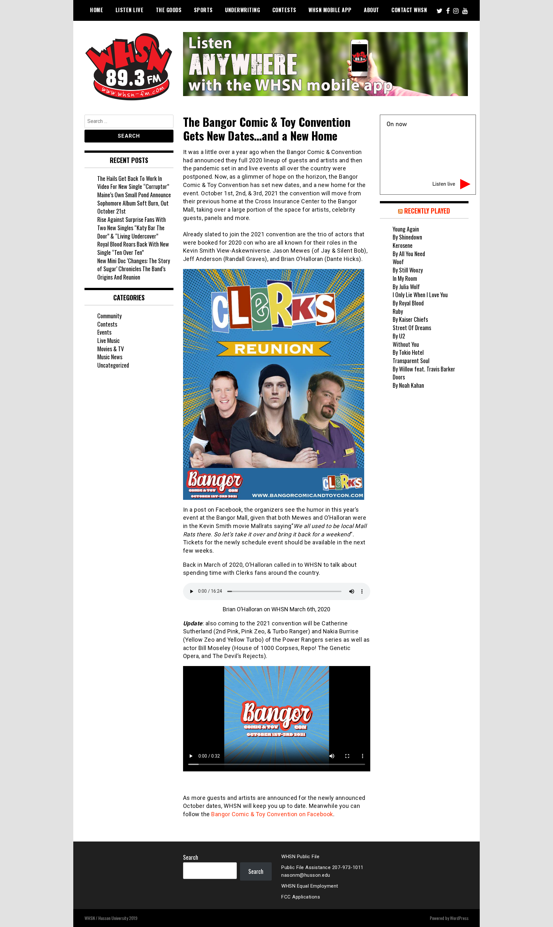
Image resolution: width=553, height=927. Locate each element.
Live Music (108, 340)
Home (96, 10)
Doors (399, 377)
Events (104, 332)
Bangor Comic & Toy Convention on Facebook (272, 814)
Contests (284, 10)
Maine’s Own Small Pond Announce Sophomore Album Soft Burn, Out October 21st (134, 203)
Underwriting (242, 10)
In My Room (405, 278)
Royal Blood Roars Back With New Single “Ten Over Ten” (133, 248)
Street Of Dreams (412, 327)
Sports (203, 10)
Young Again (406, 229)
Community (109, 316)
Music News (109, 357)
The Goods (169, 10)
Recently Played (427, 210)
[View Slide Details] (325, 64)
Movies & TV (110, 349)
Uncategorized (113, 365)
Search (190, 857)
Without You (406, 344)
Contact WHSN (409, 10)
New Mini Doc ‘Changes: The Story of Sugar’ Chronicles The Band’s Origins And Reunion (133, 268)
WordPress (459, 918)
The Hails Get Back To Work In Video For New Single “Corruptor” (133, 182)
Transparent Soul (411, 360)
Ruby (398, 311)
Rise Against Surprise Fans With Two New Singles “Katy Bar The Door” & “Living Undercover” (131, 227)
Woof (398, 261)
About (371, 10)
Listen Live (130, 10)
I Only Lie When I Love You (420, 294)
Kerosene (403, 245)
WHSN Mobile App (330, 10)
